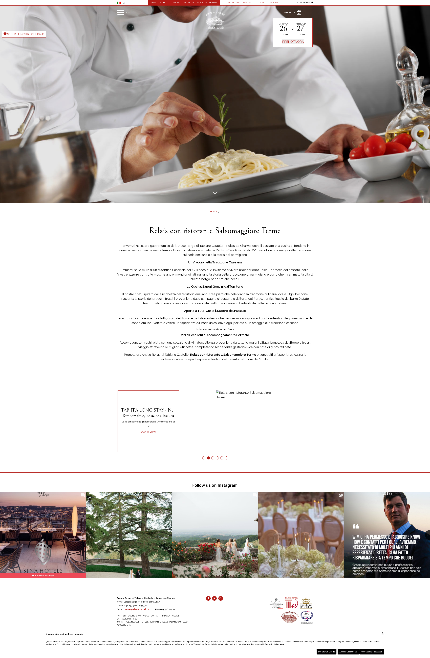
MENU (129, 12)
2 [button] (208, 458)
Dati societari (124, 619)
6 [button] (226, 458)
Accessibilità (124, 625)
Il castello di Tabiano (237, 2)
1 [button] (203, 458)
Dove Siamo (303, 2)
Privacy (166, 616)
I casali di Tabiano (268, 2)
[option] (215, 104)
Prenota (289, 12)
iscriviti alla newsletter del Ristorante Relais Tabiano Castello (152, 622)
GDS (135, 619)
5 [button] (221, 458)
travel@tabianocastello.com (139, 609)
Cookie (175, 616)
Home (213, 211)
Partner (121, 616)
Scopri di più (148, 432)
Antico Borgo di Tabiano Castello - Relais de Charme (184, 2)
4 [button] (217, 458)
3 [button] (212, 458)
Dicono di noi (134, 616)
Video (146, 616)
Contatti (155, 616)
